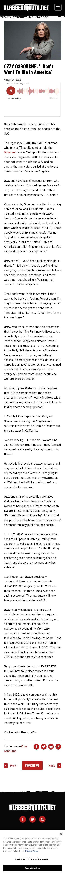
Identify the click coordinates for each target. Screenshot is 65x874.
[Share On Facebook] (36, 747)
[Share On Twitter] (44, 747)
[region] (32, 852)
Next (52, 765)
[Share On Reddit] (51, 747)
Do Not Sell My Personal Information (32, 859)
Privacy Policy (31, 851)
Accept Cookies (32, 868)
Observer (10, 152)
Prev (13, 765)
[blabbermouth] (26, 10)
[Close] (61, 834)
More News (32, 765)
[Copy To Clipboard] (58, 747)
